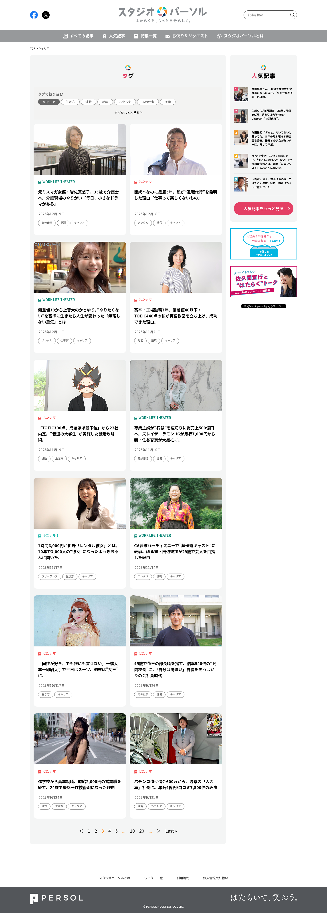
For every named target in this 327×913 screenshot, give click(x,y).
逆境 (168, 102)
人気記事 (117, 35)
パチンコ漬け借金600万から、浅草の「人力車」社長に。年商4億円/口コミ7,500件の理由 (175, 784)
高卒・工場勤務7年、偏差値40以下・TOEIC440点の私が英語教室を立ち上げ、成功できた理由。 (175, 316)
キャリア (49, 102)
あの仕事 (148, 102)
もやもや (125, 102)
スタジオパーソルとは (244, 35)
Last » (171, 830)
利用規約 (183, 877)
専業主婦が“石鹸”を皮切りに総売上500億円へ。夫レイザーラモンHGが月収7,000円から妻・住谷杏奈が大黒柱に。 (174, 434)
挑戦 (88, 102)
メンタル (143, 222)
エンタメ (143, 576)
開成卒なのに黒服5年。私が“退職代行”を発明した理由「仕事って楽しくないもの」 (175, 195)
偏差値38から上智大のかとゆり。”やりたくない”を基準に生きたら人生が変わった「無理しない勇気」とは (79, 316)
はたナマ (145, 181)
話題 (105, 102)
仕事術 (65, 340)
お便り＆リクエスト (190, 35)
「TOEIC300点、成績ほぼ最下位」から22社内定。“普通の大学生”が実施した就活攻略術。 (78, 434)
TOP (32, 48)
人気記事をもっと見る (264, 208)
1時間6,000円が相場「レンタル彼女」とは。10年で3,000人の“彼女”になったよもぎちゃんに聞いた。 (79, 551)
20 (141, 830)
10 (132, 830)
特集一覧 (149, 35)
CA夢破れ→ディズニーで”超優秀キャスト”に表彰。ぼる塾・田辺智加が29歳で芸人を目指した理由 (175, 551)
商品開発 (143, 458)
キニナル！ (50, 535)
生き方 (70, 102)
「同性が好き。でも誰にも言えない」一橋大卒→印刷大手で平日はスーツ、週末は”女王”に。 (78, 669)
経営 (159, 222)
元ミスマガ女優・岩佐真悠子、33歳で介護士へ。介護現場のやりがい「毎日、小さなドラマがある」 (78, 198)
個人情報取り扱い (215, 877)
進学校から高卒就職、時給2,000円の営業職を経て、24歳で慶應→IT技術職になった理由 (79, 784)
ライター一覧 (153, 877)
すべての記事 (81, 35)
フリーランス (50, 576)
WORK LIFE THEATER (58, 181)
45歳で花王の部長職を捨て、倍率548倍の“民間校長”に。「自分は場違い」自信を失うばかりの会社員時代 (175, 669)
